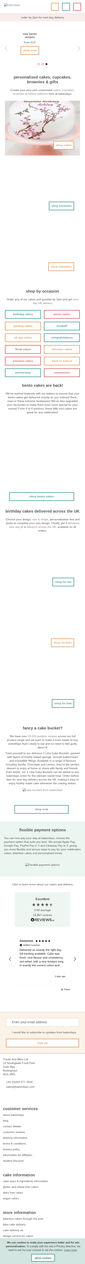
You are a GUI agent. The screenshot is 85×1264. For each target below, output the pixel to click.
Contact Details (12, 1126)
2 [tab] (42, 64)
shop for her (63, 581)
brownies (18, 93)
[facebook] (5, 1098)
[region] (42, 959)
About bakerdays (13, 1114)
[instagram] (26, 1098)
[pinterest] (19, 1098)
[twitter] (12, 1098)
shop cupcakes (61, 266)
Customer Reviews (14, 1132)
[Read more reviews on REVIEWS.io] (42, 920)
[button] (10, 959)
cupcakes (68, 90)
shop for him (63, 703)
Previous (6, 48)
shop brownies (61, 205)
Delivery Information (15, 1137)
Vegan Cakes (11, 1198)
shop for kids (63, 642)
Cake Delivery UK (13, 1230)
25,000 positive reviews (42, 736)
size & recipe (40, 519)
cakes (56, 90)
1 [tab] (39, 64)
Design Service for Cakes (18, 1235)
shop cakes (64, 145)
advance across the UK (41, 526)
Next (79, 48)
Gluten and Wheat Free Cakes (20, 1186)
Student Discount (13, 1160)
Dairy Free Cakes (13, 1192)
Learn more (70, 1250)
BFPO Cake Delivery (14, 1224)
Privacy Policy (11, 1149)
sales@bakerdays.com (20, 1086)
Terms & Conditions (14, 1143)
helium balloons (38, 93)
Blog (5, 1120)
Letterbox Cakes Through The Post (23, 1218)
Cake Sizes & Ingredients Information (25, 1181)
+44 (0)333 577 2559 (19, 1082)
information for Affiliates (17, 1155)
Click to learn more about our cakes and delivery (42, 884)
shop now (30, 50)
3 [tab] (46, 64)
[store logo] (19, 6)
